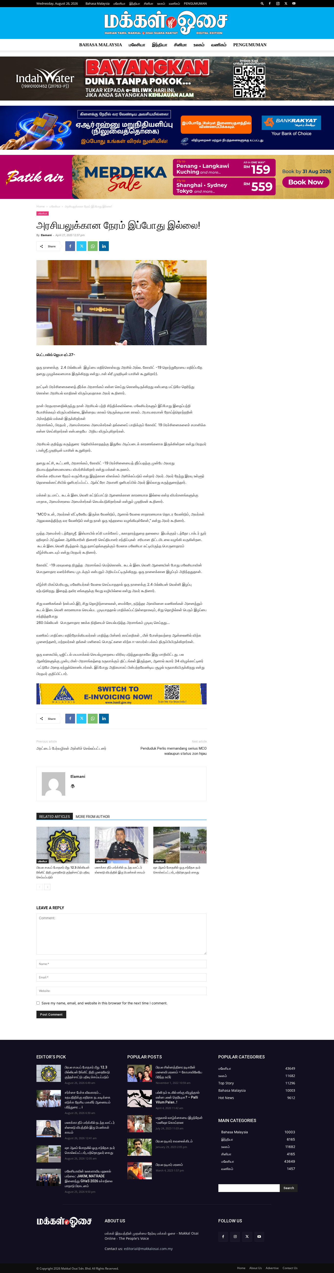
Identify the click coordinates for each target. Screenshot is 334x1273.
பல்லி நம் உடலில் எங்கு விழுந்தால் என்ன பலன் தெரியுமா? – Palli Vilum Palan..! (178, 1097)
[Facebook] (269, 3)
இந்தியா (134, 3)
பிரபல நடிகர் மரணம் (169, 1165)
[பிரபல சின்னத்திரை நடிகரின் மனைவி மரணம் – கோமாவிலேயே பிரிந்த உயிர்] (139, 1073)
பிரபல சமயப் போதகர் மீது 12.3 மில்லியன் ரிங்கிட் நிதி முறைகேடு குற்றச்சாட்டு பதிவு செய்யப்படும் (62, 872)
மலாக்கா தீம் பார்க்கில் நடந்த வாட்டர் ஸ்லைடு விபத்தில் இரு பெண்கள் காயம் (90, 1127)
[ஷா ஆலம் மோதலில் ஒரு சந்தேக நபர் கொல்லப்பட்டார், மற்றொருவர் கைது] (180, 845)
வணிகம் (174, 3)
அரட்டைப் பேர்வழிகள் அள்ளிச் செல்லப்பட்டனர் (71, 748)
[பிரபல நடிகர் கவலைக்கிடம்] (139, 1147)
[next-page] (47, 887)
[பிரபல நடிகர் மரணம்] (139, 1170)
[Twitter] (285, 3)
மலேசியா (119, 3)
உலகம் (161, 3)
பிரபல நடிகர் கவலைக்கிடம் (174, 1141)
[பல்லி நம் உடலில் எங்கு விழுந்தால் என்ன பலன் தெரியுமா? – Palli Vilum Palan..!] (139, 1098)
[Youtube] (294, 3)
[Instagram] (277, 3)
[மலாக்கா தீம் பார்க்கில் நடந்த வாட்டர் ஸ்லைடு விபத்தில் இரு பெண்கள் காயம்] (121, 845)
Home (40, 206)
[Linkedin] (104, 246)
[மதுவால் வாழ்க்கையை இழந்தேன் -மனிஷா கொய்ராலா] (139, 1123)
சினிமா (148, 3)
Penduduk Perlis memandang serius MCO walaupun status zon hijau (174, 751)
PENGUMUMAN (195, 3)
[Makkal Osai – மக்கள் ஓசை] (167, 23)
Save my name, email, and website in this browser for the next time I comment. (104, 1003)
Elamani (46, 235)
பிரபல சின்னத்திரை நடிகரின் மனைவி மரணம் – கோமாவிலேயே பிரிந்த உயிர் (179, 1072)
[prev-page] (39, 887)
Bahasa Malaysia (98, 3)
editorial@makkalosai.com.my (148, 1248)
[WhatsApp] (93, 246)
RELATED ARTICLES (54, 817)
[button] (262, 3)
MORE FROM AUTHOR (93, 817)
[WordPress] (74, 787)
